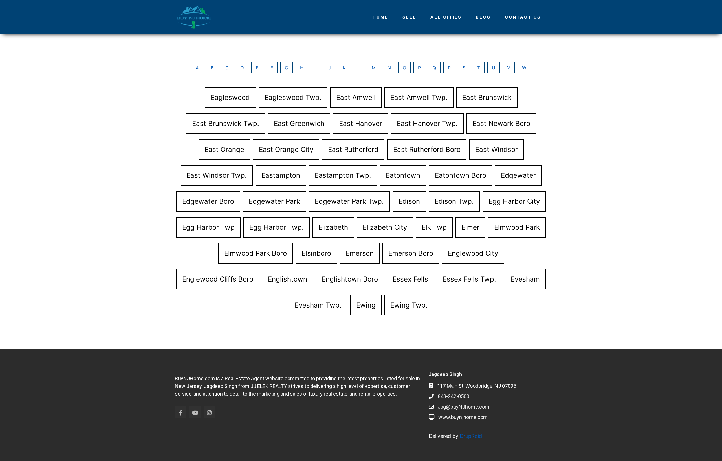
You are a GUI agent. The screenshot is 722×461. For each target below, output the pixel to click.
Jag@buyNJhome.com (463, 407)
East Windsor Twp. (216, 175)
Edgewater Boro (208, 201)
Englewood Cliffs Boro (217, 279)
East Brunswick (487, 97)
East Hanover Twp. (427, 123)
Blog (483, 17)
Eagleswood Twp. (293, 97)
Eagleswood (230, 97)
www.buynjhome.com (463, 417)
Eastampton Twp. (343, 175)
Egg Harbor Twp (208, 227)
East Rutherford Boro (427, 149)
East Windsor (496, 149)
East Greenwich (299, 123)
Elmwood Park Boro (255, 253)
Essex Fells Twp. (469, 279)
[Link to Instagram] (209, 412)
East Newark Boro (501, 123)
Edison (409, 201)
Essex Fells (410, 279)
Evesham (525, 279)
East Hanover (360, 123)
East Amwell (356, 97)
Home (380, 17)
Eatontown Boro (460, 175)
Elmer (470, 227)
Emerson (360, 253)
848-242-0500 (453, 396)
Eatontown (403, 175)
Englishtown (287, 279)
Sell (409, 17)
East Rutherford (353, 149)
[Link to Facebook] (180, 412)
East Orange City (286, 149)
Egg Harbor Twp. (276, 227)
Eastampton (280, 175)
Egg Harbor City (514, 201)
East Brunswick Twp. (225, 123)
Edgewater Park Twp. (349, 201)
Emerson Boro (410, 253)
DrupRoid (471, 436)
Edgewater (518, 175)
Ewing (366, 305)
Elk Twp (434, 227)
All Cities (446, 17)
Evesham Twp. (318, 305)
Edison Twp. (454, 201)
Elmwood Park (517, 227)
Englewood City (473, 253)
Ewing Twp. (409, 305)
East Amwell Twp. (419, 97)
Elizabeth (333, 227)
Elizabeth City (385, 227)
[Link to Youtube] (195, 412)
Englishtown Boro (350, 279)
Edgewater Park (274, 201)
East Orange (224, 149)
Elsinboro (316, 253)
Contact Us (523, 17)
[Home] (196, 17)
